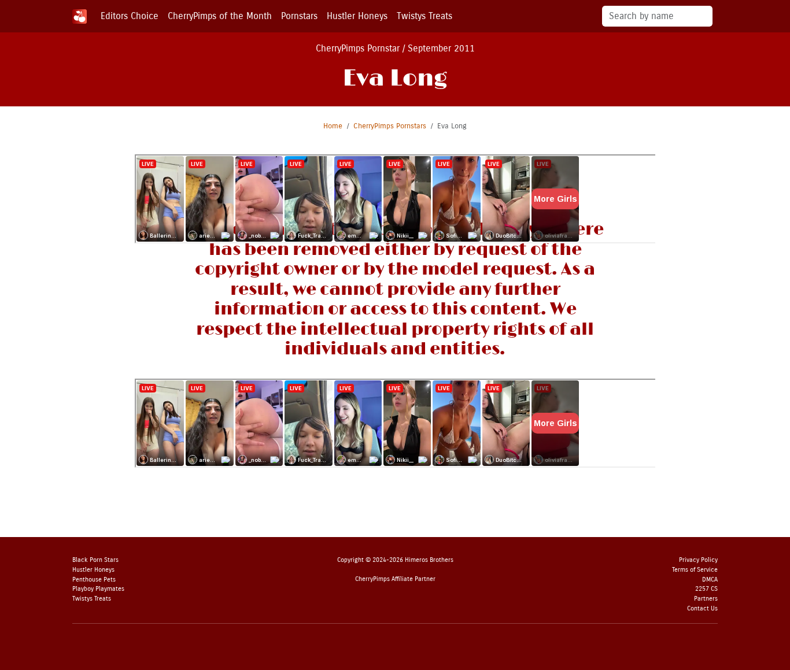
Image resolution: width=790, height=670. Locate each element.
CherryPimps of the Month (220, 15)
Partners (706, 598)
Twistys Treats (424, 15)
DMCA (710, 579)
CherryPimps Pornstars (389, 125)
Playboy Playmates (98, 589)
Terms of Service (695, 569)
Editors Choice (129, 15)
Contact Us (702, 608)
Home (332, 125)
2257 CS (706, 589)
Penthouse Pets (94, 579)
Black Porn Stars (95, 560)
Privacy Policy (698, 560)
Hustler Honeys (357, 15)
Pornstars (299, 15)
